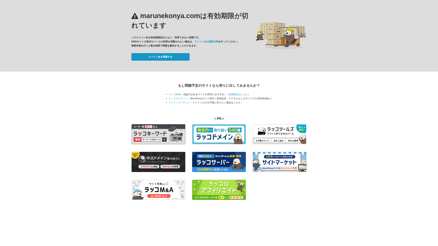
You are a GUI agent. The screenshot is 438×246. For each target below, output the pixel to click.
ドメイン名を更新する (160, 56)
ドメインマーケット (179, 102)
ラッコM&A (175, 94)
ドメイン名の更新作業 (206, 41)
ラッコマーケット (178, 98)
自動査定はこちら (238, 94)
